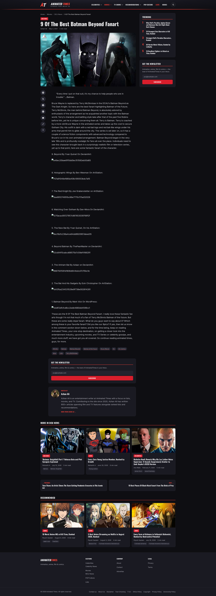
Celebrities (95, 4)
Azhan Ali (43, 29)
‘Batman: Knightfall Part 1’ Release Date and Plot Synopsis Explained (62, 460)
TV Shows (117, 4)
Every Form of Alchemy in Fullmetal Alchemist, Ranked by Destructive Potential (152, 535)
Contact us (93, 592)
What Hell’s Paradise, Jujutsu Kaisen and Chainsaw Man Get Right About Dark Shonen (158, 25)
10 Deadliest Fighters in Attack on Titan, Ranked (157, 52)
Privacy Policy (157, 592)
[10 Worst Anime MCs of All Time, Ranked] (62, 515)
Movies (106, 4)
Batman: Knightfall (56, 469)
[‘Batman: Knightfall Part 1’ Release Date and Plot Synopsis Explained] (62, 440)
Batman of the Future (90, 349)
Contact (120, 567)
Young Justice (93, 469)
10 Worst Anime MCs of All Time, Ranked (58, 534)
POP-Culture (148, 4)
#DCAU (55, 349)
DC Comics (122, 349)
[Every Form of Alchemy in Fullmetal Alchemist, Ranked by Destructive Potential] (153, 515)
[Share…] (43, 130)
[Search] (173, 4)
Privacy (150, 563)
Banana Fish (92, 543)
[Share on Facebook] (43, 105)
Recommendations (132, 4)
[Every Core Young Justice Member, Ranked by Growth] (108, 440)
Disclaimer (110, 592)
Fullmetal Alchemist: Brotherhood (109, 543)
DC (114, 349)
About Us (101, 592)
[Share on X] (43, 99)
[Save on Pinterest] (43, 92)
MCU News (90, 574)
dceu (54, 353)
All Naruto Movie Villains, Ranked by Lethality (158, 46)
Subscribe (92, 378)
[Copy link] (43, 124)
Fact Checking (121, 592)
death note (46, 541)
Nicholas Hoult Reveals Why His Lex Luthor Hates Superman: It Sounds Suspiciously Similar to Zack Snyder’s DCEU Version (153, 461)
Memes (164, 4)
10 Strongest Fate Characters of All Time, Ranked (158, 32)
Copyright (146, 592)
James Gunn (138, 471)
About (119, 563)
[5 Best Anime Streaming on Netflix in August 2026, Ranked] (108, 515)
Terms (150, 567)
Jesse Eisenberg (149, 471)
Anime (45, 530)
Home (42, 14)
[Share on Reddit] (43, 111)
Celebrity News (91, 566)
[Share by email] (43, 117)
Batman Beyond (75, 349)
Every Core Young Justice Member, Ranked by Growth (106, 460)
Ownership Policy (169, 592)
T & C (129, 592)
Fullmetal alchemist (140, 543)
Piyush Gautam (47, 538)
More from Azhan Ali (68, 412)
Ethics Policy (137, 592)
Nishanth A (46, 465)
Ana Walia (137, 468)
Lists (157, 4)
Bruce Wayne (105, 349)
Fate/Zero (55, 541)
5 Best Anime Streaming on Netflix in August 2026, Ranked (106, 535)
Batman (63, 349)
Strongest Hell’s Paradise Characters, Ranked (158, 39)
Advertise (120, 571)
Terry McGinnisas (72, 353)
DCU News (58, 14)
